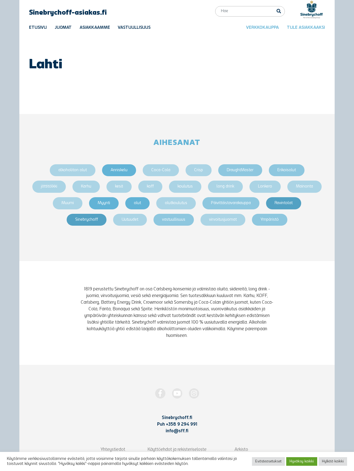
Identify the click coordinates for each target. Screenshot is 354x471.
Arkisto (241, 449)
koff (150, 186)
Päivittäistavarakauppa (231, 203)
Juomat (63, 28)
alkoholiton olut (72, 170)
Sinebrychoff (86, 220)
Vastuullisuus (134, 28)
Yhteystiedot (113, 449)
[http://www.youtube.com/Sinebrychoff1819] (177, 393)
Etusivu (38, 28)
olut (137, 203)
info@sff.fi (177, 431)
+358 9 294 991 (181, 424)
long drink (225, 186)
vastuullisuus (173, 220)
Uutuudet (130, 220)
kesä (119, 186)
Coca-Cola (160, 170)
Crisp (198, 170)
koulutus (185, 186)
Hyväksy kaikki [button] (302, 461)
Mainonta (304, 186)
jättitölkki (49, 186)
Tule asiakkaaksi (306, 28)
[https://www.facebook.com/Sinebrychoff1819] (160, 393)
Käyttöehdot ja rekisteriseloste (177, 449)
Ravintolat (284, 203)
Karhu (86, 186)
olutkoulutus (176, 203)
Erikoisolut (286, 170)
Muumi (67, 203)
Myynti (104, 203)
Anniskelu (119, 170)
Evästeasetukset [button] (268, 461)
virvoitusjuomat (223, 220)
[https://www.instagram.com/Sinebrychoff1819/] (194, 393)
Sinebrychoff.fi (177, 418)
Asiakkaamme (95, 28)
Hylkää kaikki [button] (333, 461)
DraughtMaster (240, 170)
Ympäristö (270, 220)
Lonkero (265, 186)
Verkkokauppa (262, 28)
